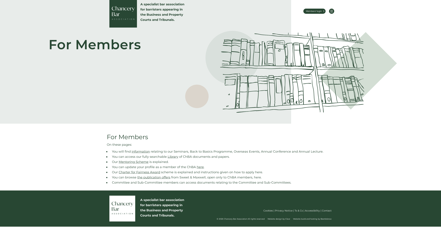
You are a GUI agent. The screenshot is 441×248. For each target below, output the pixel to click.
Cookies (268, 210)
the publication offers (153, 177)
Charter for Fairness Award (139, 172)
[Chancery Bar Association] (123, 14)
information (141, 151)
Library (173, 157)
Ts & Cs (299, 210)
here (200, 167)
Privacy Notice (284, 210)
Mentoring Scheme (133, 162)
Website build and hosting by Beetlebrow (312, 219)
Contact (327, 210)
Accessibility (312, 210)
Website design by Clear (279, 219)
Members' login (314, 11)
